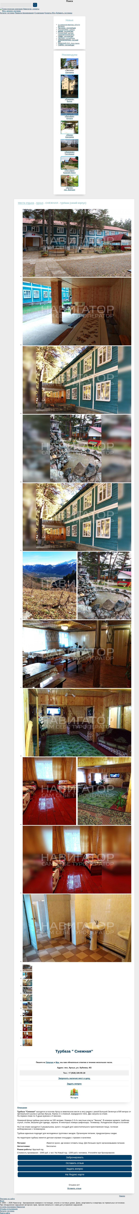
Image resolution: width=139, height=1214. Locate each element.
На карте (74, 1098)
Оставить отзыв (75, 1163)
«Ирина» (69, 135)
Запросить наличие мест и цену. (74, 1078)
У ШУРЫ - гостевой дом (66, 45)
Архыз (39, 203)
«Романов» (69, 99)
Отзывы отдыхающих (9, 1209)
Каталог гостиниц (7, 13)
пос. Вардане (69, 190)
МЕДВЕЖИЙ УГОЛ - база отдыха (68, 43)
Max (57, 1062)
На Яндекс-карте (74, 1174)
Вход (2, 1201)
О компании (39, 13)
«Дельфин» (69, 116)
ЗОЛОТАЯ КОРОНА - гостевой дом (68, 40)
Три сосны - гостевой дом (67, 28)
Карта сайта (5, 1213)
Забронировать (74, 1157)
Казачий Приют (69, 173)
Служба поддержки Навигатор (12, 1207)
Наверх (122, 1196)
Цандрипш (69, 72)
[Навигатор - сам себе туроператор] (20, 11)
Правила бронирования (24, 13)
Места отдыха (26, 203)
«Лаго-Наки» (69, 171)
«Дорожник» (70, 152)
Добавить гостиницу (64, 13)
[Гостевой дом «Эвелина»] (69, 69)
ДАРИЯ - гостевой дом (65, 31)
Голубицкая (69, 154)
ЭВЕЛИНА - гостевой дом (66, 38)
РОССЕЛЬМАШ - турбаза (66, 29)
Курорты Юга (50, 13)
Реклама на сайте (7, 1199)
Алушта (69, 118)
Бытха (69, 101)
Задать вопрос (74, 1084)
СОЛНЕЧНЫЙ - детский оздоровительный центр (66, 33)
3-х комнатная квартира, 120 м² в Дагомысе (69, 25)
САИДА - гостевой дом (65, 36)
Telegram (49, 1062)
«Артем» (69, 188)
